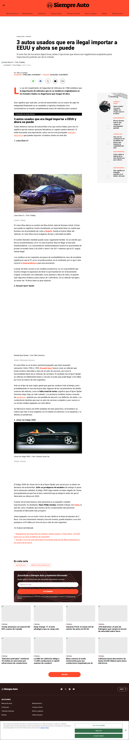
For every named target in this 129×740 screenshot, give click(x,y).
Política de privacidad (51, 596)
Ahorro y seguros (91, 13)
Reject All (99, 730)
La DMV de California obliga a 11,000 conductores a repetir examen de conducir (47, 660)
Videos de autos (117, 13)
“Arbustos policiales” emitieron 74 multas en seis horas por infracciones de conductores (15, 660)
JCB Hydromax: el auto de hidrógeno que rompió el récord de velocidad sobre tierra (112, 629)
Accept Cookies (99, 736)
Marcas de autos (11, 13)
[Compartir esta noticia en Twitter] (48, 81)
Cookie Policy (44, 728)
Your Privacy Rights (99, 725)
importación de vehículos (40, 565)
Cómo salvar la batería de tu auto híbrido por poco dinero (119, 157)
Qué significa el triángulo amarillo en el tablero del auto (119, 173)
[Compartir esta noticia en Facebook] (40, 81)
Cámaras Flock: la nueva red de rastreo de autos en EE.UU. (80, 628)
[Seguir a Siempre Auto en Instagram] (70, 689)
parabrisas (21, 397)
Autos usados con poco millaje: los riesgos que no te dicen (118, 109)
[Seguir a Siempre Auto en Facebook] (62, 689)
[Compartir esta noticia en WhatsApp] (33, 81)
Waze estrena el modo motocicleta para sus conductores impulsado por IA (79, 660)
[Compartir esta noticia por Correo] (55, 81)
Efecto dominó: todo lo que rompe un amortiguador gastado (118, 124)
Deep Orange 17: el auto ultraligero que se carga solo (46, 628)
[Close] (126, 730)
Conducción (42, 13)
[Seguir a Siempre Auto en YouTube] (74, 689)
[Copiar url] (62, 81)
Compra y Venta (56, 13)
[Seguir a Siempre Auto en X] (66, 689)
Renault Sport (46, 368)
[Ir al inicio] (10, 689)
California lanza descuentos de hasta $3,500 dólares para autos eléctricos (112, 660)
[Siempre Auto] (68, 5)
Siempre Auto (21, 36)
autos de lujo (21, 565)
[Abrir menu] (4, 5)
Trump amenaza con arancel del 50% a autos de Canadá (16, 628)
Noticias (104, 13)
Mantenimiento (27, 13)
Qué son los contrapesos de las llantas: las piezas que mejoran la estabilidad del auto (119, 142)
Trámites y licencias (73, 13)
